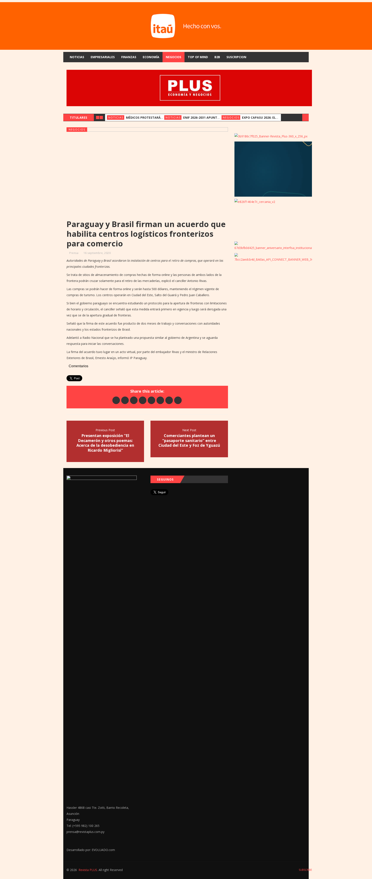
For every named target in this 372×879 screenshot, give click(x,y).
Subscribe (305, 870)
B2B (217, 57)
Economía (151, 57)
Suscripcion (236, 57)
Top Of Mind (198, 57)
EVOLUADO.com (103, 850)
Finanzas (128, 57)
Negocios (173, 57)
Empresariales (103, 57)
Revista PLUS (88, 870)
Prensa (73, 253)
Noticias (77, 57)
